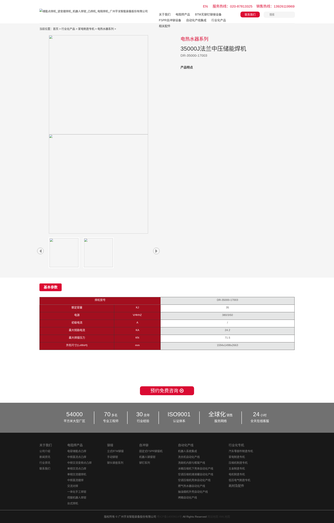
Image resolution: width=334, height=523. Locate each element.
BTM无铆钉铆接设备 (208, 14)
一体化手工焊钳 (76, 491)
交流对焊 (72, 485)
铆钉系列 (144, 462)
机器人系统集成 (187, 451)
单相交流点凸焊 (76, 468)
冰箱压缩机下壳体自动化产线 (195, 468)
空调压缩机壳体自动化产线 (194, 480)
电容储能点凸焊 (76, 451)
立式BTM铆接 (115, 451)
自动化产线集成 (196, 20)
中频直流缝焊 (75, 480)
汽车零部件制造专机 (241, 451)
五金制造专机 (237, 468)
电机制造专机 (237, 474)
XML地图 (224, 516)
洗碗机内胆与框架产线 (191, 462)
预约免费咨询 (165, 390)
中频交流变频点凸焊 (79, 462)
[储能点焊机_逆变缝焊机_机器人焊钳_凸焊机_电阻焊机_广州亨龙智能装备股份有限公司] (93, 14)
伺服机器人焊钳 (76, 497)
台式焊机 (72, 503)
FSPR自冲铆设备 (170, 20)
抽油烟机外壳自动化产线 (193, 491)
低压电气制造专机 (239, 480)
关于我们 (164, 14)
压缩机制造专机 (238, 462)
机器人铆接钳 (147, 456)
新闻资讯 (44, 456)
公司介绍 (44, 451)
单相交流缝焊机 (76, 474)
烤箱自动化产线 (187, 497)
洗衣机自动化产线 (189, 456)
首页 (55, 28)
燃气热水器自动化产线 (191, 485)
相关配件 (164, 26)
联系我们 (250, 14)
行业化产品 (218, 20)
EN (205, 6)
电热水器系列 (105, 28)
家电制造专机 (86, 28)
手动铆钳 (112, 456)
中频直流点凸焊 (76, 456)
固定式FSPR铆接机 (151, 451)
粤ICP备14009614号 (169, 516)
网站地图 (212, 516)
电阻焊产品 (183, 14)
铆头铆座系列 (115, 462)
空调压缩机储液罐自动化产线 (195, 474)
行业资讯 (44, 462)
